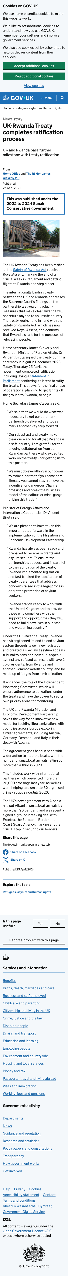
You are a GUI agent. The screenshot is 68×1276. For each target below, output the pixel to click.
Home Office (11, 173)
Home (7, 108)
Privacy (19, 1189)
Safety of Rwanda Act (29, 269)
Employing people (16, 1048)
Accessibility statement (21, 1195)
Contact (49, 1195)
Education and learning (20, 1041)
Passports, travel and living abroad (29, 1078)
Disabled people (15, 1026)
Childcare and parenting (21, 1003)
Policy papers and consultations (27, 1148)
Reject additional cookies (34, 76)
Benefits (9, 980)
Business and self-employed (24, 995)
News (7, 1126)
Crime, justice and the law (23, 1018)
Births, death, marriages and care (28, 988)
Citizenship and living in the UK (26, 1011)
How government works (21, 1163)
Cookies (35, 1189)
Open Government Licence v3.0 (27, 1231)
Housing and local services (23, 1063)
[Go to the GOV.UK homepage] (18, 97)
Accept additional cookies (34, 66)
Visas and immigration (19, 1086)
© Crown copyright (34, 1266)
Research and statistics (21, 1141)
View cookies (34, 85)
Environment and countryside (25, 1056)
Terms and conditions (19, 1200)
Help (6, 1189)
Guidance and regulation (22, 1133)
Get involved (12, 1171)
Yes (43, 923)
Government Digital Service (24, 1212)
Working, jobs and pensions (24, 1093)
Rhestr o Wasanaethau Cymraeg (27, 1206)
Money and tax (14, 1071)
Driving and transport (19, 1033)
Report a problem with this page (34, 940)
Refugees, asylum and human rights (39, 108)
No (60, 923)
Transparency (13, 1156)
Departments (13, 1118)
